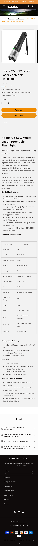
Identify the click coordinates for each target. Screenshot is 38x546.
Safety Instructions (10, 481)
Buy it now (19, 115)
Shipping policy (19, 543)
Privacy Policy (8, 486)
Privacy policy (30, 540)
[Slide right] (23, 67)
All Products (20, 19)
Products (11, 19)
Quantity (4, 99)
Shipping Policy (9, 490)
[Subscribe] (32, 471)
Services (7, 477)
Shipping (3, 85)
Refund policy (20, 540)
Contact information (30, 543)
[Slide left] (15, 67)
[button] (4, 6)
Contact (6, 504)
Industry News (8, 495)
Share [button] (6, 122)
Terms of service (8, 543)
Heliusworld (12, 540)
